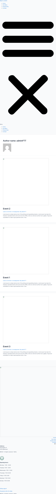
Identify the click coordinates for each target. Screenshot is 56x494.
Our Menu (5, 5)
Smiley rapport (3, 488)
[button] (28, 67)
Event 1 (6, 277)
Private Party (6, 6)
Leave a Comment (7, 211)
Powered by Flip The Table (6, 491)
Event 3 (6, 346)
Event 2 (6, 208)
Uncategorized (15, 211)
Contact (4, 8)
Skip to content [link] (3, 0)
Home (4, 3)
